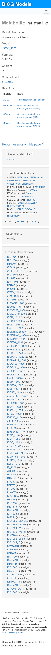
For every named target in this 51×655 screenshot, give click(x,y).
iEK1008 (12, 513)
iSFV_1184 (14, 442)
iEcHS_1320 (14, 349)
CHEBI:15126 (21, 177)
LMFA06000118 (25, 196)
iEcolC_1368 (14, 378)
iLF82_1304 (14, 421)
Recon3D (13, 510)
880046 (33, 190)
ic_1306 (12, 299)
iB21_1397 (13, 296)
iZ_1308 (12, 467)
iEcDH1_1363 (15, 328)
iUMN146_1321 (16, 453)
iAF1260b (13, 503)
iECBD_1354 (15, 321)
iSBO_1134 (14, 435)
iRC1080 (12, 567)
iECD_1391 (14, 324)
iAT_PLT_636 (15, 574)
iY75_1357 (13, 495)
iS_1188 (12, 428)
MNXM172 (40, 187)
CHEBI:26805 (28, 180)
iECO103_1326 (16, 363)
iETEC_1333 (14, 413)
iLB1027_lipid (15, 581)
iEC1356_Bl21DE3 (18, 520)
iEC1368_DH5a (16, 538)
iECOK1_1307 (15, 374)
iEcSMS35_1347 (17, 396)
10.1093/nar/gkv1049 (14, 632)
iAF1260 (12, 260)
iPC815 (11, 278)
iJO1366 (12, 256)
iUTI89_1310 (14, 460)
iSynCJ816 (13, 545)
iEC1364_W (14, 528)
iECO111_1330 (16, 367)
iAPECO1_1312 (16, 271)
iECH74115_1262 (17, 346)
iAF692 (11, 488)
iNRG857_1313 (16, 424)
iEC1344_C (14, 542)
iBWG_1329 (14, 292)
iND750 (11, 274)
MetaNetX (22, 221)
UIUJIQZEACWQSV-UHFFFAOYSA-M (22, 204)
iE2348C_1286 (16, 303)
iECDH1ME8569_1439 (20, 331)
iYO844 (11, 499)
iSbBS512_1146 (16, 431)
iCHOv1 (12, 578)
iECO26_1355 (15, 371)
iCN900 (11, 549)
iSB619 (11, 267)
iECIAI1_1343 (15, 353)
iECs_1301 (13, 388)
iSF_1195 (13, 281)
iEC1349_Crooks (17, 524)
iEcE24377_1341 (17, 338)
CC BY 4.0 (33, 221)
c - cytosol (7, 81)
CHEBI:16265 (36, 177)
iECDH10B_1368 (17, 335)
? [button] (42, 144)
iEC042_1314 (15, 306)
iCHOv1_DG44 (16, 588)
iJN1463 (12, 553)
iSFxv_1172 (14, 446)
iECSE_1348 (14, 392)
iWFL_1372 (14, 463)
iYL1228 (12, 474)
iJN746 (11, 285)
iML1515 (12, 506)
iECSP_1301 (14, 399)
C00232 (29, 193)
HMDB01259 (13, 215)
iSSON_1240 (15, 449)
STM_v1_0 (13, 478)
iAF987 (11, 481)
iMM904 (12, 263)
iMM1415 (12, 563)
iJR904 (11, 471)
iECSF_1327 (9, 48)
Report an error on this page (22, 144)
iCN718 (11, 535)
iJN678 (11, 485)
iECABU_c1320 (16, 313)
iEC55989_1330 (16, 310)
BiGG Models (17, 3)
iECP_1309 (14, 381)
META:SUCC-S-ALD (25, 209)
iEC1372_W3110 (17, 531)
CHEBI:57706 (13, 183)
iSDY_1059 (14, 438)
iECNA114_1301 (17, 360)
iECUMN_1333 (16, 403)
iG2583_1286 (15, 417)
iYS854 (11, 517)
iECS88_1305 (15, 385)
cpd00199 (30, 199)
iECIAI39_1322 (16, 356)
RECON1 (12, 570)
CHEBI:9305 (28, 183)
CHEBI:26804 (13, 180)
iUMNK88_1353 (16, 456)
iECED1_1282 (15, 342)
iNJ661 (11, 288)
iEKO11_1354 (15, 410)
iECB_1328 (14, 317)
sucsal (11, 159)
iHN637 (11, 492)
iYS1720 (12, 556)
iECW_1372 (14, 406)
